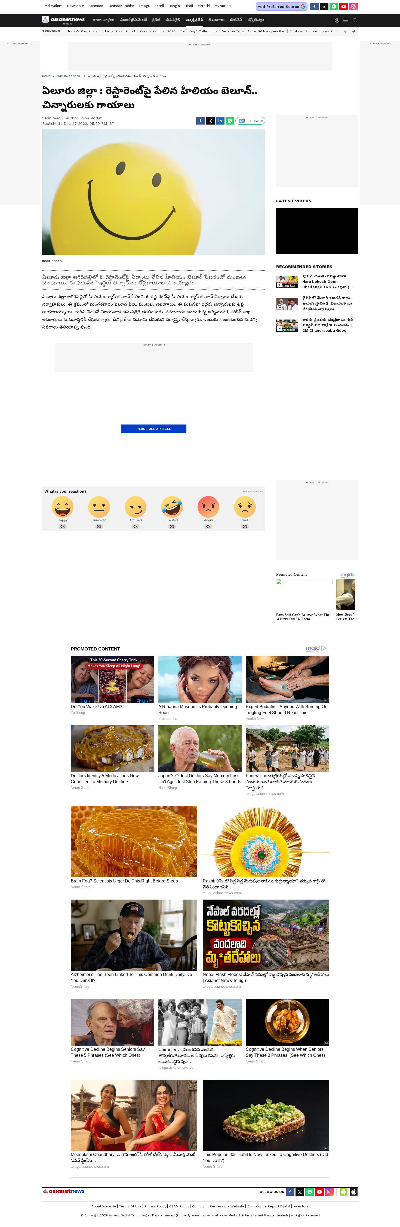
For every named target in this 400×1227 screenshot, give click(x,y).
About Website (103, 1206)
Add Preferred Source (278, 6)
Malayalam (53, 6)
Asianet (63, 1191)
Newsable (75, 6)
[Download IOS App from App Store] (353, 1192)
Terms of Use (130, 1206)
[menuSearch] (355, 20)
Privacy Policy (155, 1206)
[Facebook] (314, 6)
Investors (301, 1206)
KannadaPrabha (120, 6)
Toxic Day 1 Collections (198, 31)
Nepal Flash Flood (120, 31)
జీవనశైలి (173, 19)
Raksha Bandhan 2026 (158, 31)
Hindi (188, 6)
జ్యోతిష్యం (256, 19)
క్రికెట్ (156, 19)
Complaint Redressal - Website (218, 1206)
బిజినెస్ (236, 19)
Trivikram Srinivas (304, 31)
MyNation (222, 6)
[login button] (338, 20)
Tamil (159, 6)
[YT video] (343, 6)
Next (354, 31)
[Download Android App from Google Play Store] (343, 1192)
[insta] (353, 6)
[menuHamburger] (346, 20)
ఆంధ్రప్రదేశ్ (194, 19)
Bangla (174, 6)
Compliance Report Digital (268, 1206)
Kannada (95, 6)
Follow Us (256, 121)
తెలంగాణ (216, 19)
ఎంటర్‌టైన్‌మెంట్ (133, 19)
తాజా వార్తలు (103, 19)
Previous (345, 31)
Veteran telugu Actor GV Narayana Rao (253, 31)
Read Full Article (153, 429)
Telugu (144, 6)
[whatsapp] (334, 6)
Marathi (203, 6)
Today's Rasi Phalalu (83, 31)
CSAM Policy (179, 1206)
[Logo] (65, 20)
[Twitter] (324, 6)
